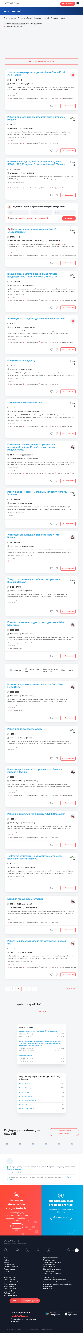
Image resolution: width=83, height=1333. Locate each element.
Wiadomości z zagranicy (52, 1273)
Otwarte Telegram (62, 1217)
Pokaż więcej (70, 989)
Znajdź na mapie (49, 1260)
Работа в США (9, 1293)
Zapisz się (69, 218)
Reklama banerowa (11, 1267)
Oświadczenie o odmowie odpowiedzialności (59, 1282)
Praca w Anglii (9, 1286)
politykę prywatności (40, 218)
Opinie (6, 1262)
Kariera (6, 1260)
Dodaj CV (15, 1301)
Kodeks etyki (47, 1289)
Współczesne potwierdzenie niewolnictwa (57, 1284)
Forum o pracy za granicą (52, 1262)
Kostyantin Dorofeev (14, 1169)
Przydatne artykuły (50, 1271)
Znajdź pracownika (49, 1264)
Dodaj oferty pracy (30, 1301)
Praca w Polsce (9, 1280)
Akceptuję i (29, 218)
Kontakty (7, 1271)
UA (73, 1250)
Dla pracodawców (67, 3)
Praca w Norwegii (10, 1284)
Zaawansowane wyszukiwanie (42, 61)
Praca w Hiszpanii (10, 1289)
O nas (6, 1258)
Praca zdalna (8, 1291)
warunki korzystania (24, 218)
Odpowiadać (69, 106)
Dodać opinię (41, 1011)
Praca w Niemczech (11, 1282)
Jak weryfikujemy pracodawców (54, 1280)
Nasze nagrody (9, 1269)
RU (69, 1250)
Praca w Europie (10, 1277)
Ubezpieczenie (9, 1264)
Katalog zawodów (49, 1267)
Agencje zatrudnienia (50, 1258)
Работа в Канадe (10, 1295)
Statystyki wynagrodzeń (52, 1269)
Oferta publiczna (49, 1277)
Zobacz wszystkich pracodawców (64, 1132)
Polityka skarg (48, 1286)
